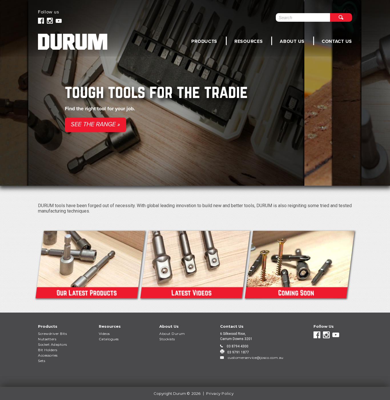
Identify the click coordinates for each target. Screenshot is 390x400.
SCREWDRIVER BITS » (280, 130)
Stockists (167, 339)
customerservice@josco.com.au (255, 357)
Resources (248, 41)
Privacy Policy (220, 393)
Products (204, 41)
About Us (292, 41)
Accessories (48, 355)
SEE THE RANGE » (95, 124)
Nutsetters (47, 339)
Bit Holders (47, 350)
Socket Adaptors (52, 344)
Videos (104, 333)
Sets (41, 361)
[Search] (341, 17)
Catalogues (109, 339)
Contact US (337, 41)
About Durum (172, 333)
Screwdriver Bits (52, 333)
